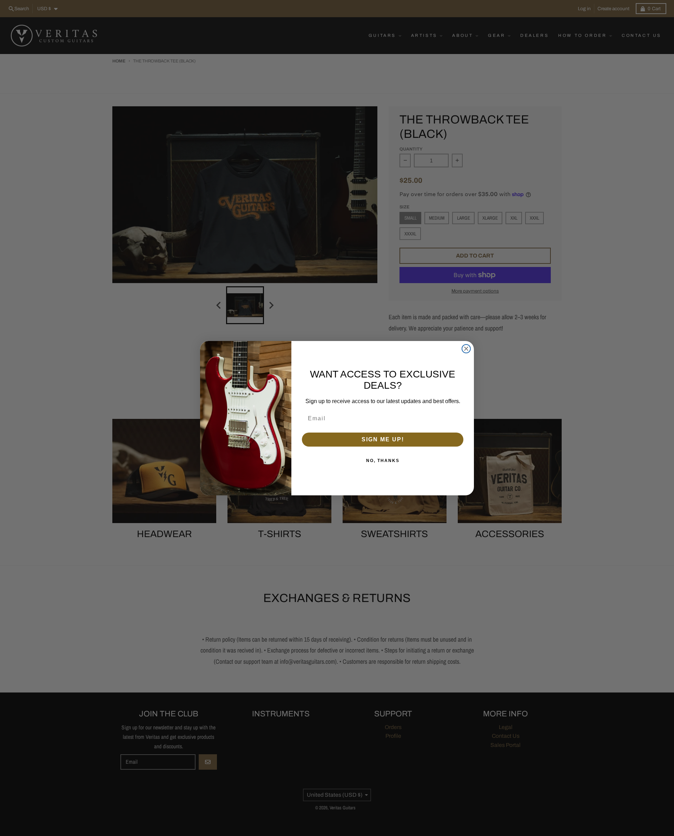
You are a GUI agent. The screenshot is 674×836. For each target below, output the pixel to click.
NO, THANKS (382, 460)
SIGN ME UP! (383, 439)
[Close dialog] (466, 349)
